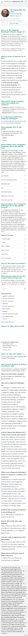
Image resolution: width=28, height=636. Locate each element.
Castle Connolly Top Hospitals (10, 468)
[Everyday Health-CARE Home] (14, 1)
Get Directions (7, 350)
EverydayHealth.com (7, 489)
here (2, 172)
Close (25, 635)
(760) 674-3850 (14, 23)
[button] (26, 1)
